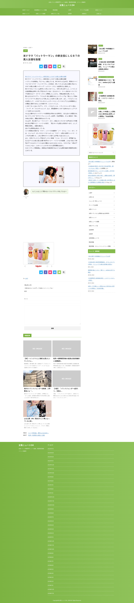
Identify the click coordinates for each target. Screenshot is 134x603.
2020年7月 (51, 517)
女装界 (70, 13)
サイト (26, 299)
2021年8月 (51, 481)
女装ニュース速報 (40, 13)
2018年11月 (51, 593)
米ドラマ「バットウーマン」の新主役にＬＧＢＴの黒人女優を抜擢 (45, 76)
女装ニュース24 (67, 5)
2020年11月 (51, 501)
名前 (25, 291)
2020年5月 (51, 521)
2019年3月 (51, 577)
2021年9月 (51, 477)
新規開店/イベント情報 (40, 10)
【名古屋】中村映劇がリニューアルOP (99, 161)
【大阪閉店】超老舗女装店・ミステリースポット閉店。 (106, 98)
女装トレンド (26, 13)
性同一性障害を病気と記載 (36, 435)
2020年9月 (51, 509)
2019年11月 (51, 545)
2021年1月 (50, 493)
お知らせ (99, 13)
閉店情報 (55, 10)
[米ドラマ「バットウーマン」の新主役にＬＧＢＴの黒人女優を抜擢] (55, 66)
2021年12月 (51, 465)
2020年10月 (51, 505)
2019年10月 (51, 549)
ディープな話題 (84, 10)
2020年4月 (51, 525)
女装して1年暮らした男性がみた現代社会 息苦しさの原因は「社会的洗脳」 (106, 114)
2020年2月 (51, 533)
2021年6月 (51, 489)
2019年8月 (51, 557)
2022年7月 (51, 448)
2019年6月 (51, 565)
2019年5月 (51, 569)
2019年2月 (51, 581)
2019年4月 (51, 573)
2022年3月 (51, 457)
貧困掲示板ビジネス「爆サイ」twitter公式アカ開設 (106, 82)
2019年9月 (51, 553)
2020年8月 (51, 513)
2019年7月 (50, 561)
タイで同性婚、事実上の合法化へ (38, 433)
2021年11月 (51, 469)
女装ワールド (26, 10)
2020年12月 (51, 497)
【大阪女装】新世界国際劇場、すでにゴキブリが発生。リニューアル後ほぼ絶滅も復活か (101, 263)
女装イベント (98, 10)
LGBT (69, 10)
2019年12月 (51, 541)
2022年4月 (51, 453)
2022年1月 (51, 461)
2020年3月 (51, 529)
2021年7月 (50, 485)
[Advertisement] (67, 29)
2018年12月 (51, 589)
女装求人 (84, 13)
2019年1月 (50, 585)
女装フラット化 (55, 13)
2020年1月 (51, 537)
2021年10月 (51, 473)
